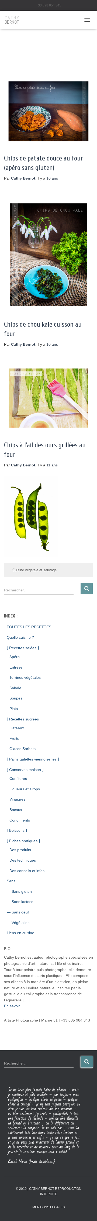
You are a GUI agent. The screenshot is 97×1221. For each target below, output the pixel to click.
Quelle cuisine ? (20, 637)
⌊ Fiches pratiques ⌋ (23, 841)
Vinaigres (17, 799)
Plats (13, 708)
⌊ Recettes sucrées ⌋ (24, 719)
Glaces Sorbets (22, 749)
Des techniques (22, 860)
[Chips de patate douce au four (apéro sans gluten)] (48, 111)
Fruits (14, 738)
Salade (15, 688)
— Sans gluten (19, 891)
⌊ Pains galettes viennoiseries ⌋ (33, 759)
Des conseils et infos (26, 871)
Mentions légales (48, 1207)
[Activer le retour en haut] (86, 1210)
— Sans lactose (20, 901)
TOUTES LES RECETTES (29, 627)
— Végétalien (18, 922)
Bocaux (15, 810)
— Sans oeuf (18, 912)
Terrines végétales (25, 677)
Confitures (18, 778)
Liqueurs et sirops (24, 789)
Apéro (14, 657)
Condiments (19, 820)
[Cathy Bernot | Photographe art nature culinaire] (14, 20)
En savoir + (13, 1006)
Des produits (20, 850)
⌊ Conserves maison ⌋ (25, 769)
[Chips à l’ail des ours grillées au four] (48, 398)
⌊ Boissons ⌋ (17, 830)
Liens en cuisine (20, 933)
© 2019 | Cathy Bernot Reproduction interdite (48, 1191)
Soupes (15, 698)
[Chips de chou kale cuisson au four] (48, 255)
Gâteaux (16, 728)
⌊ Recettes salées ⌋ (23, 648)
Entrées (16, 667)
